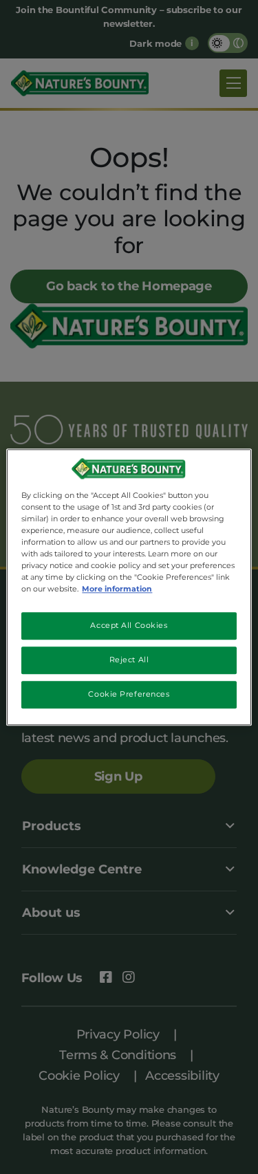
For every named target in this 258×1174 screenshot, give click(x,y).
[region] (128, 587)
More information (117, 589)
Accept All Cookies (128, 625)
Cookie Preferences (128, 694)
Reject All (129, 659)
